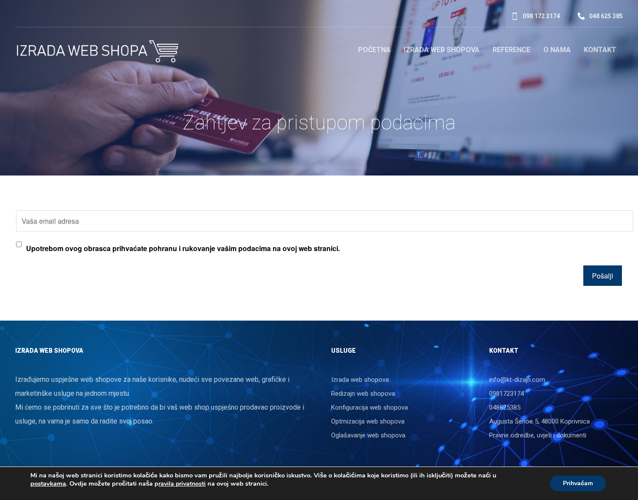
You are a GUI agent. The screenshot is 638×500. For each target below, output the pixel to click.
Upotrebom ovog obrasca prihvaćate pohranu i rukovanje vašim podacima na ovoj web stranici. (183, 248)
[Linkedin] (36, 16)
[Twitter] (50, 16)
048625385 (504, 407)
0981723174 (506, 393)
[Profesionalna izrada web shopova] (98, 51)
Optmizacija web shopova (368, 421)
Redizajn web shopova (363, 393)
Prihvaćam (578, 483)
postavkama (48, 483)
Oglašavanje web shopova (368, 435)
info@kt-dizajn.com (517, 380)
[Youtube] (64, 16)
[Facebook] (22, 16)
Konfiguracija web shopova (369, 407)
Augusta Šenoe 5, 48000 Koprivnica (539, 421)
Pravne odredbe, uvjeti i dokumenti (537, 435)
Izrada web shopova (360, 380)
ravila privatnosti (182, 484)
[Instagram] (78, 16)
